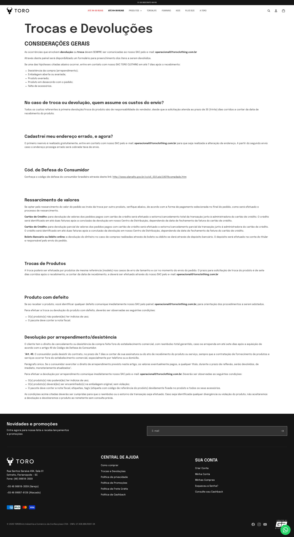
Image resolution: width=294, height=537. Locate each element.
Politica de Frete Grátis (114, 489)
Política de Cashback (113, 495)
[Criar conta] (282, 431)
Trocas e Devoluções (113, 471)
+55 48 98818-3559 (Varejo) (23, 486)
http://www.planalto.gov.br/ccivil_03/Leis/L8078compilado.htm (149, 177)
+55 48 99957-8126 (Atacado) (24, 492)
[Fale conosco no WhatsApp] (285, 530)
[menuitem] (95, 10)
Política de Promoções (114, 483)
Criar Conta (202, 468)
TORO (16, 524)
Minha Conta (202, 474)
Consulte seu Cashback (209, 492)
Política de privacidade (114, 477)
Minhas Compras (205, 480)
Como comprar (109, 465)
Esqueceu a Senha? (206, 486)
